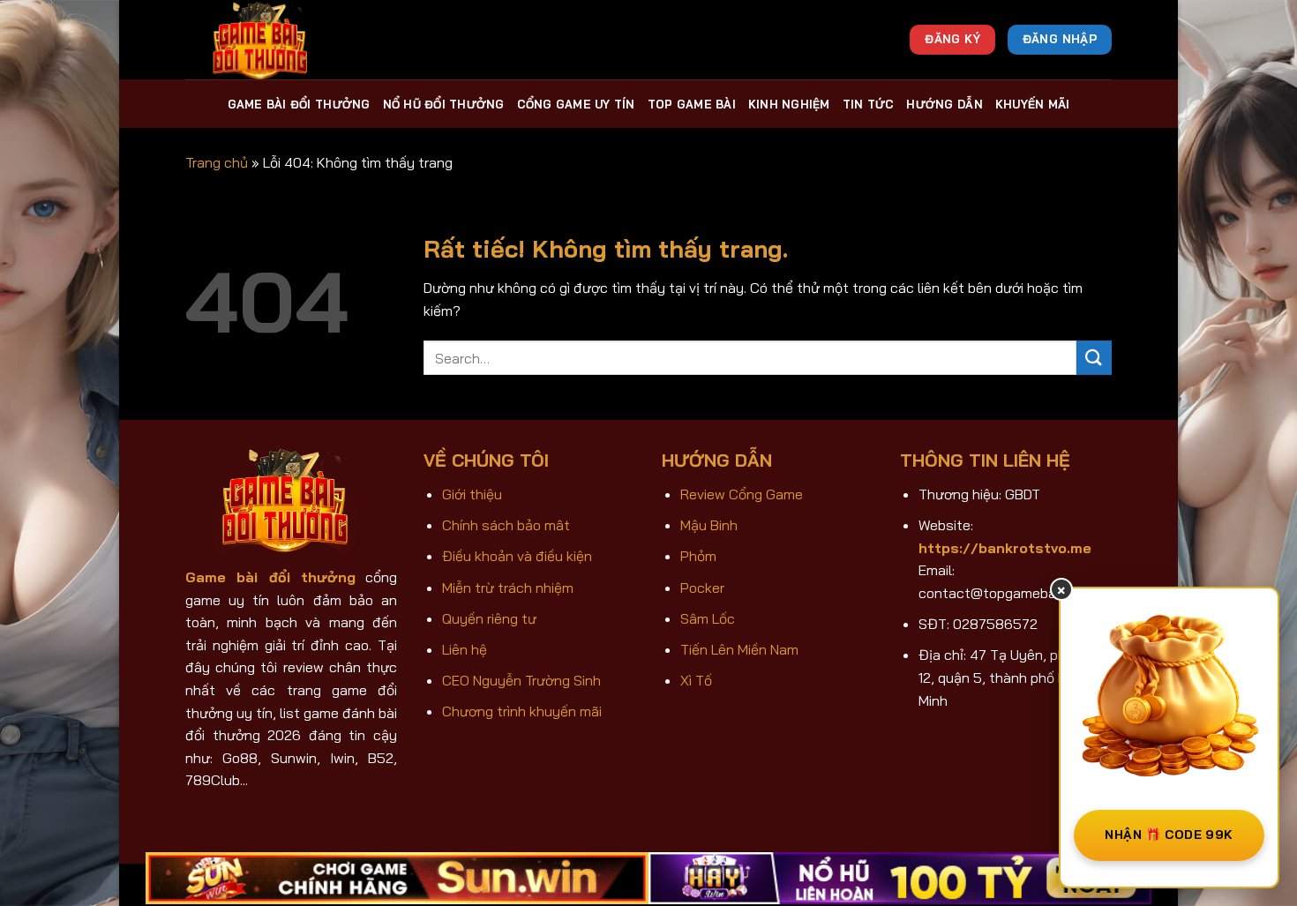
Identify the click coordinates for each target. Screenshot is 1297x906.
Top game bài (692, 104)
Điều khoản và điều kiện (517, 556)
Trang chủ (216, 162)
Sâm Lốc (707, 618)
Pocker (702, 587)
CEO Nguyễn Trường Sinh (521, 680)
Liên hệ (464, 649)
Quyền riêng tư (489, 618)
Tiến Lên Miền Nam (739, 649)
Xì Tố (696, 680)
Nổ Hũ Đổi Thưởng (444, 104)
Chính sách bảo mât (506, 525)
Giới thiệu (472, 494)
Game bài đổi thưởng (299, 104)
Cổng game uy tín (576, 104)
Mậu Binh (709, 525)
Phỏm (698, 556)
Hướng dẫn (944, 104)
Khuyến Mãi (1032, 104)
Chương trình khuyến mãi (522, 711)
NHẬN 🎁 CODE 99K (1169, 834)
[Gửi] (1094, 358)
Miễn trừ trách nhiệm (508, 587)
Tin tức (869, 104)
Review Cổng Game (741, 494)
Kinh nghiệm (789, 104)
